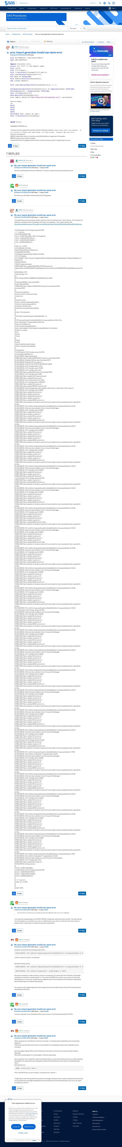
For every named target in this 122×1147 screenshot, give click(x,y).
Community (11, 8)
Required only (29, 1127)
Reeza (20, 185)
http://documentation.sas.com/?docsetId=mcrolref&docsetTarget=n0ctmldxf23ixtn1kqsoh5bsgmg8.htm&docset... (48, 224)
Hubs (86, 8)
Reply (83, 146)
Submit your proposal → (100, 75)
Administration (65, 8)
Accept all (16, 1127)
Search (100, 3)
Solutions (78, 8)
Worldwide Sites (104, 3)
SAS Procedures (27, 34)
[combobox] (46, 28)
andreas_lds (21, 160)
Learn (21, 8)
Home (7, 34)
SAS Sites (113, 3)
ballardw (20, 940)
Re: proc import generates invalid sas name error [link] (49, 34)
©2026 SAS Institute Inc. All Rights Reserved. (58, 1141)
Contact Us (109, 3)
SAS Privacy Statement (32, 1113)
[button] (8, 53)
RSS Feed (49, 41)
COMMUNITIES (23, 3)
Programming (31, 8)
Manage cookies (23, 1133)
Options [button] (12, 41)
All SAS (92, 3)
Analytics (43, 8)
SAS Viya (53, 8)
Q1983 (16, 47)
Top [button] (11, 1099)
